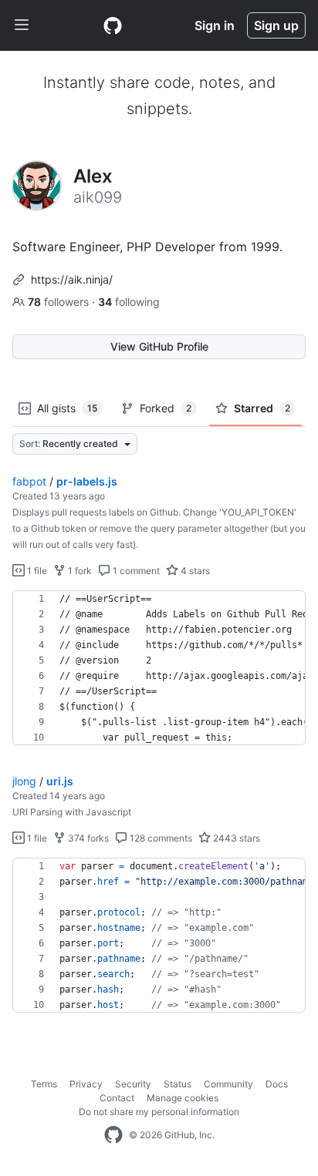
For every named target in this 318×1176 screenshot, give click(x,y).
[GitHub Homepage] (113, 1135)
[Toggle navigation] (21, 25)
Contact (117, 1098)
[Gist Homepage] (112, 25)
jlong (24, 781)
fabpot (29, 481)
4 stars (194, 570)
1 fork (79, 570)
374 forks (87, 838)
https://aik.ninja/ (72, 279)
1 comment (135, 570)
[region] (159, 668)
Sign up (276, 25)
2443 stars (235, 838)
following (129, 301)
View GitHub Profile (159, 346)
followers (60, 301)
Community (228, 1084)
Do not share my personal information (159, 1111)
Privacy (86, 1084)
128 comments (159, 838)
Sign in (215, 25)
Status (177, 1084)
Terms (44, 1084)
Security (133, 1084)
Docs (277, 1084)
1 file (36, 570)
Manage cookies (182, 1098)
